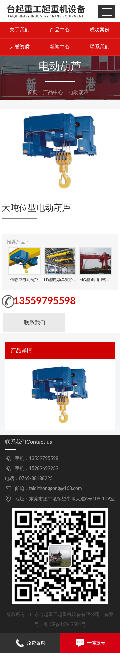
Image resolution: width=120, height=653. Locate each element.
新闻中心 (60, 46)
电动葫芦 (79, 92)
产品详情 (21, 350)
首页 (32, 92)
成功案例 (100, 29)
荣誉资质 (20, 46)
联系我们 (100, 46)
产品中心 (60, 29)
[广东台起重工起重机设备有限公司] (46, 10)
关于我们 (20, 29)
